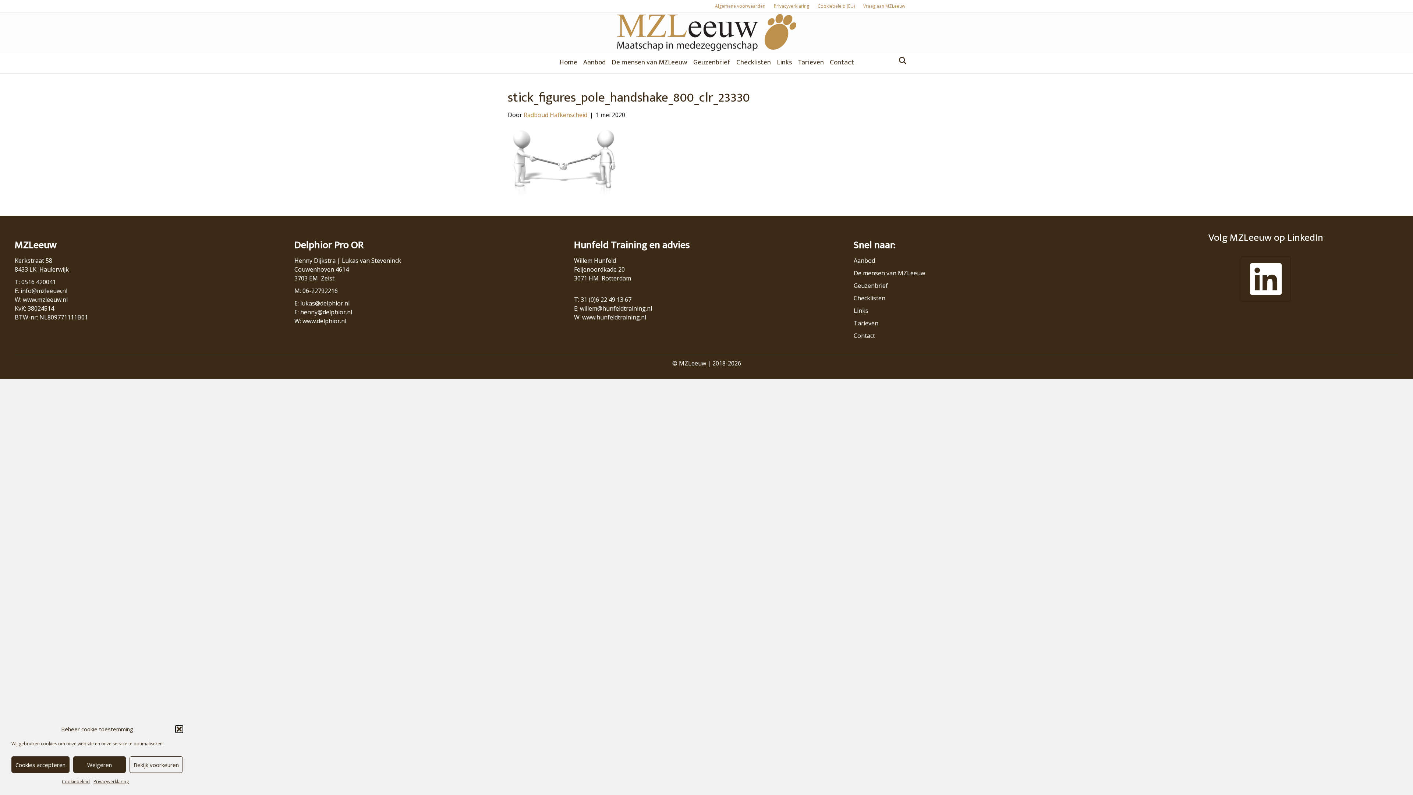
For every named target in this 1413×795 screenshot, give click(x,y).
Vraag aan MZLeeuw (884, 6)
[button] (179, 729)
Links (784, 62)
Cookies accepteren (40, 764)
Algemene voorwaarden (740, 6)
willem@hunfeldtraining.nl (616, 308)
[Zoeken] (900, 60)
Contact (842, 62)
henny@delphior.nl (326, 312)
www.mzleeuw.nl (45, 300)
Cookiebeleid (76, 781)
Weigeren (99, 764)
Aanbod (594, 62)
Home (568, 62)
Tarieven (811, 62)
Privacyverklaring (111, 781)
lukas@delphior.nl (325, 303)
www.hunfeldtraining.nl (614, 317)
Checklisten (753, 62)
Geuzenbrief (711, 62)
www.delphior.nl (324, 321)
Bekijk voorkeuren (156, 764)
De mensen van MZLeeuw (649, 62)
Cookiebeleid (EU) (836, 6)
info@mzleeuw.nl (44, 291)
